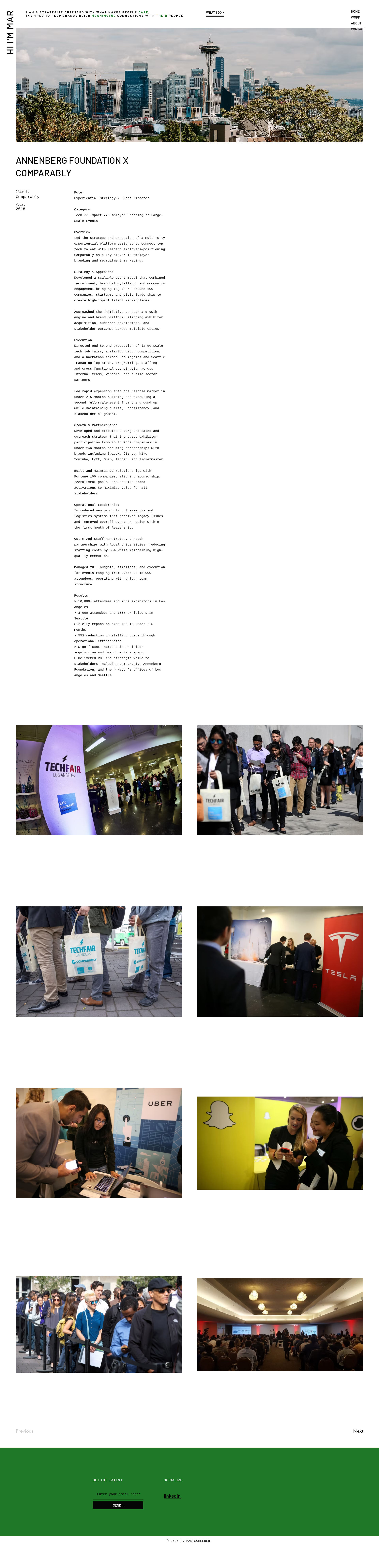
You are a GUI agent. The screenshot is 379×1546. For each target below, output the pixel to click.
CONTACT (358, 29)
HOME (355, 11)
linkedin (172, 1496)
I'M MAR (9, 26)
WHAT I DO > (215, 12)
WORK (355, 17)
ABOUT (356, 23)
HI (9, 49)
